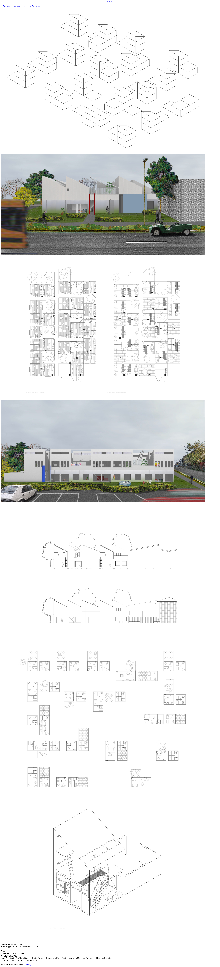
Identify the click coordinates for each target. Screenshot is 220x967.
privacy (27, 965)
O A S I (110, 2)
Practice (6, 6)
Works (17, 6)
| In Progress (34, 6)
